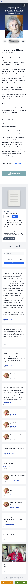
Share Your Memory (9, 238)
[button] (14, 553)
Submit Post (14, 263)
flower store (18, 163)
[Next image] (25, 553)
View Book (7, 216)
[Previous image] (3, 553)
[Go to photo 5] (15, 561)
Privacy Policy (10, 578)
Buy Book (15, 216)
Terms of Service (18, 578)
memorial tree (19, 161)
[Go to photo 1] (12, 561)
